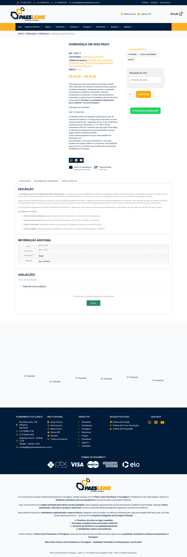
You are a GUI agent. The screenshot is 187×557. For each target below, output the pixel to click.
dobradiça (107, 60)
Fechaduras (60, 27)
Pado (89, 66)
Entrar (93, 303)
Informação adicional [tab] (46, 181)
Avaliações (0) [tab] (69, 181)
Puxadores (74, 27)
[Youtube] (162, 422)
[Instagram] (149, 422)
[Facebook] (156, 422)
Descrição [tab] (25, 181)
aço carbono (94, 60)
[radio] (132, 54)
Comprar (143, 94)
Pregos (47, 27)
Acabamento (137, 49)
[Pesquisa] (82, 14)
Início (20, 27)
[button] (32, 93)
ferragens (81, 66)
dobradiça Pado (77, 63)
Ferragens (86, 27)
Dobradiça (43, 34)
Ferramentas (100, 27)
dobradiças (91, 63)
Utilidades (127, 27)
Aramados (114, 27)
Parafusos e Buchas (32, 27)
